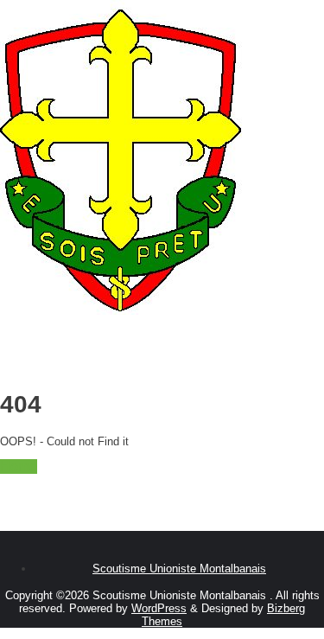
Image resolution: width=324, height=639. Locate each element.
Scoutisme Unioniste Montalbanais (179, 568)
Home (18, 466)
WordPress (159, 608)
